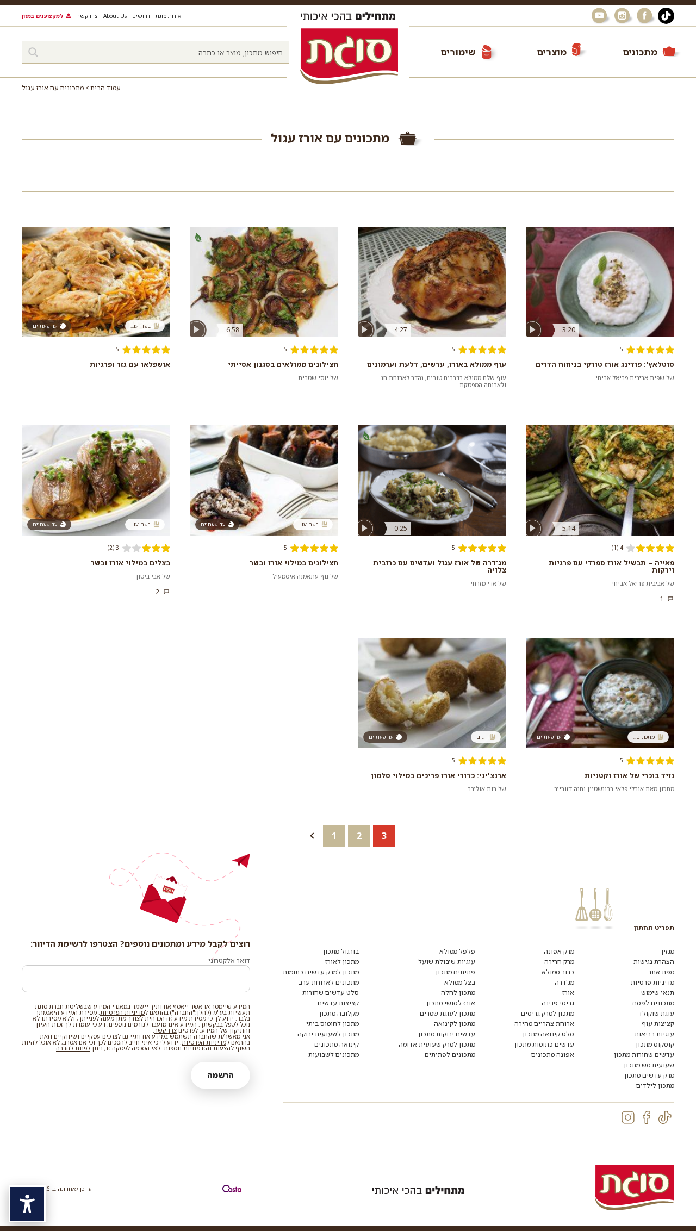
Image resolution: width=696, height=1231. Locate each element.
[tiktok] (665, 1117)
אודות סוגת (168, 16)
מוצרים (552, 52)
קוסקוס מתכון (655, 1044)
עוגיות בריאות (654, 1034)
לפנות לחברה (73, 1048)
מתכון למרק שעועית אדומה (437, 1044)
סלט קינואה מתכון (548, 1034)
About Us (115, 16)
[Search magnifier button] (33, 52)
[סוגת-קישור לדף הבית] (349, 56)
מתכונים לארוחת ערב (329, 982)
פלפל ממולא (457, 951)
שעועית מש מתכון (649, 1065)
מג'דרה (564, 982)
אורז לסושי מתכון (450, 1003)
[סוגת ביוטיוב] (600, 16)
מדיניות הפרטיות (122, 1012)
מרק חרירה (559, 961)
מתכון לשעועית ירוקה (328, 1034)
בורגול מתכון (341, 951)
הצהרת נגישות (653, 961)
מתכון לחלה (458, 992)
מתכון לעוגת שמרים (447, 1013)
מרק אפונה (559, 951)
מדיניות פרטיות (652, 982)
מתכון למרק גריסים (547, 1013)
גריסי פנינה (558, 1003)
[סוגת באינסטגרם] (623, 16)
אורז (568, 992)
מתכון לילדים (655, 1085)
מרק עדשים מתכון (649, 1075)
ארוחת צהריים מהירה (544, 1023)
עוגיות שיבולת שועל (446, 961)
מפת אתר (661, 972)
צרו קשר (87, 16)
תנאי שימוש (657, 992)
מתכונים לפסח (653, 1003)
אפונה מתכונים (552, 1054)
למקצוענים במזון (42, 16)
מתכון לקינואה (454, 1023)
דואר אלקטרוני (229, 960)
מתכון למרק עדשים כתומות (321, 972)
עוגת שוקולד (656, 1013)
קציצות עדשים (338, 1003)
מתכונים (640, 52)
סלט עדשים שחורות (330, 992)
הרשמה (220, 1075)
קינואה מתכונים (336, 1044)
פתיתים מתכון (455, 972)
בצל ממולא (459, 982)
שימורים (457, 52)
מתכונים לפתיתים (450, 1054)
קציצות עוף (658, 1023)
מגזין (667, 951)
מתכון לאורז (342, 961)
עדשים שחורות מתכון (644, 1054)
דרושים (141, 16)
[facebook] (646, 1117)
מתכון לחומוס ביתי (332, 1023)
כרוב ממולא (558, 972)
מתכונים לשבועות (333, 1054)
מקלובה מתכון (339, 1013)
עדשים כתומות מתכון (544, 1044)
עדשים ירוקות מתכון (446, 1034)
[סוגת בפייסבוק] (646, 16)
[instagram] (628, 1117)
